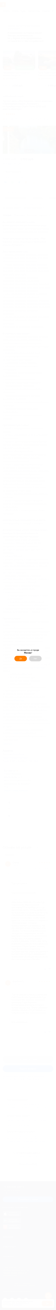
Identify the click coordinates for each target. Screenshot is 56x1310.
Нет (35, 658)
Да (20, 658)
